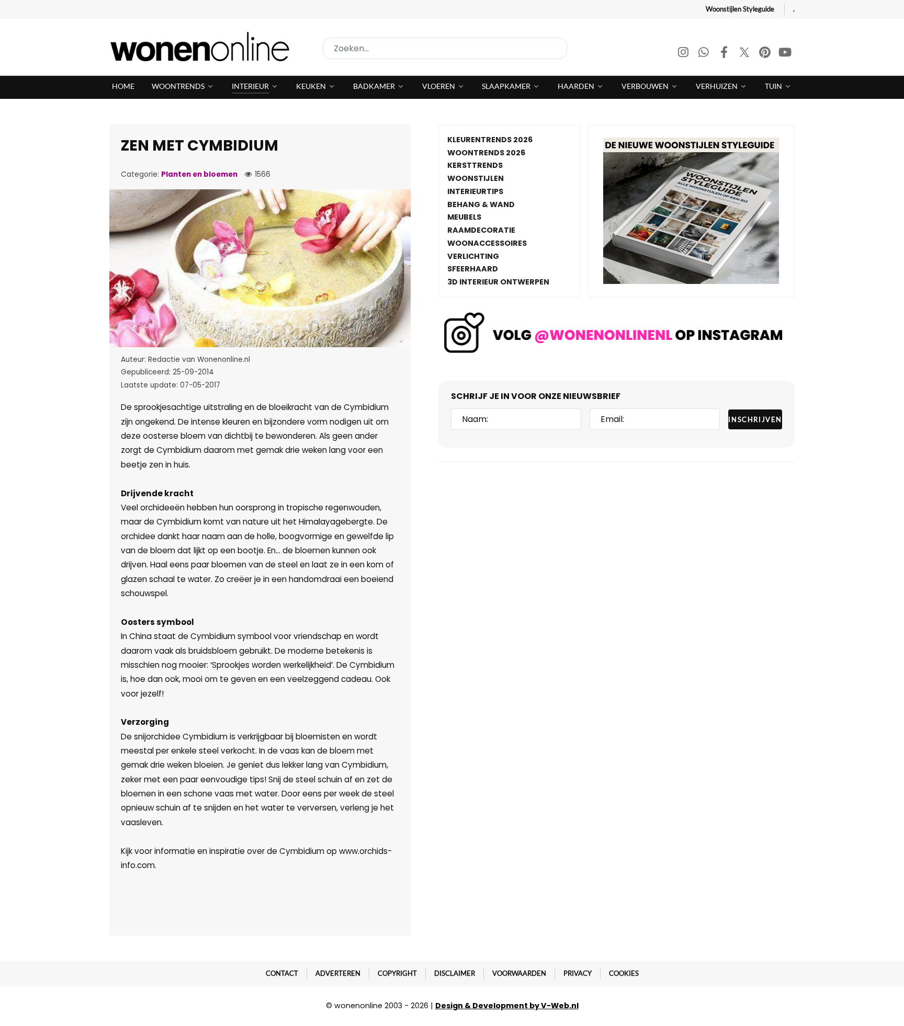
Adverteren (337, 973)
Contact (282, 973)
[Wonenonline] (203, 46)
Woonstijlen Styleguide (740, 9)
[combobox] (445, 48)
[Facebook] (725, 54)
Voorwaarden (519, 973)
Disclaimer (454, 973)
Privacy (577, 973)
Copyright (397, 973)
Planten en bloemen (199, 174)
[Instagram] (684, 54)
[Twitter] (745, 54)
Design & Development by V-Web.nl (507, 1005)
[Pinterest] (765, 54)
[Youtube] (785, 54)
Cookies (624, 973)
